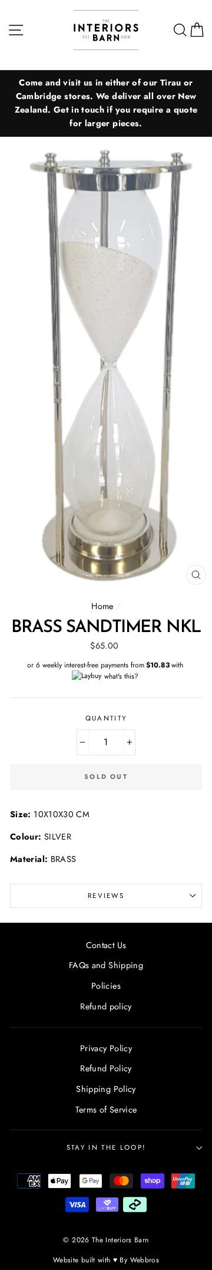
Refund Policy (106, 1068)
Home (102, 606)
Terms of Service (106, 1110)
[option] (106, 103)
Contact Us (106, 945)
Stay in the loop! (106, 1147)
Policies (106, 986)
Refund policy (106, 1006)
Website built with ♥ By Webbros (106, 1260)
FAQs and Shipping (106, 965)
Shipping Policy (105, 1089)
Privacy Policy (106, 1048)
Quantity (106, 718)
